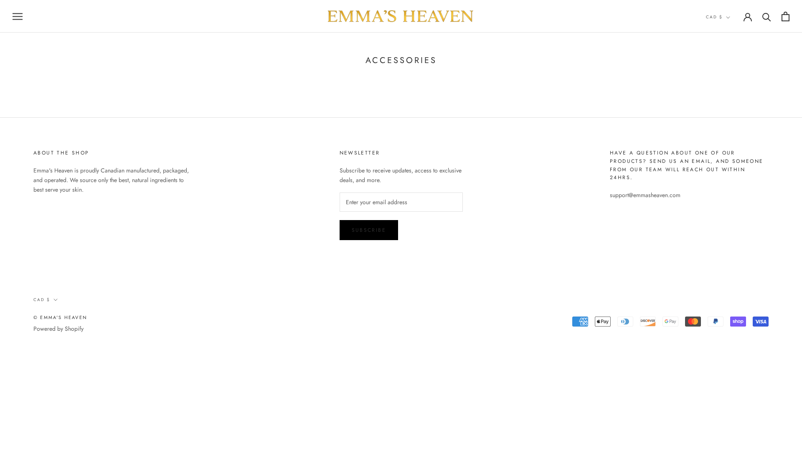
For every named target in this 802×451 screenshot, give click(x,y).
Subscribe (369, 230)
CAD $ (714, 17)
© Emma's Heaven (60, 317)
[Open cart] (785, 16)
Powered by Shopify (58, 328)
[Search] (766, 16)
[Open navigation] (18, 16)
